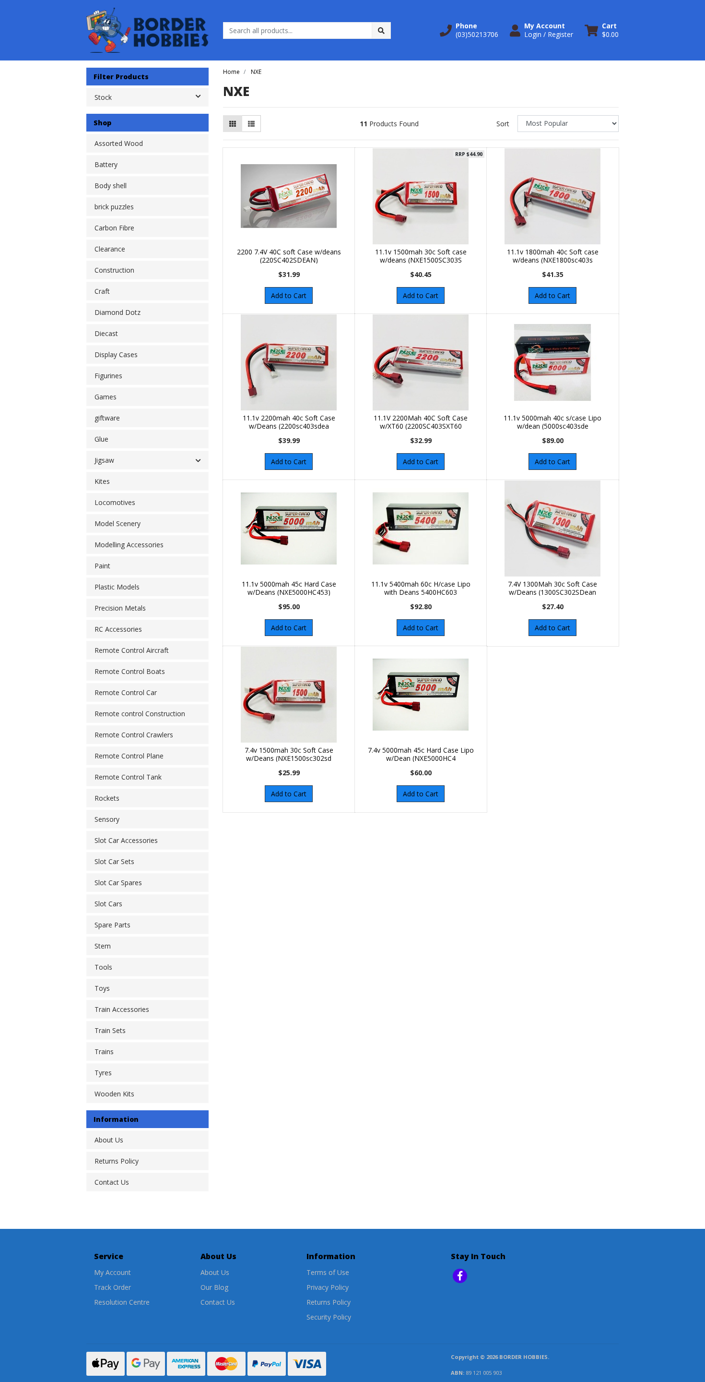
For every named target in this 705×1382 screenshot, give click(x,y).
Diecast (106, 333)
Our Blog (214, 1287)
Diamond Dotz (117, 312)
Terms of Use (327, 1272)
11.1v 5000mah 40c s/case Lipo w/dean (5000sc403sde (552, 422)
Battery (106, 164)
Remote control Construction (139, 713)
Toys (102, 988)
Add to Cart (288, 295)
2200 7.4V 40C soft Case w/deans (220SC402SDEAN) (289, 255)
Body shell (110, 185)
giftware (107, 417)
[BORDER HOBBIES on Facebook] (460, 1276)
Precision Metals (120, 608)
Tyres (103, 1072)
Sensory (106, 819)
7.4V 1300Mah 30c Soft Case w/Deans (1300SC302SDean (552, 588)
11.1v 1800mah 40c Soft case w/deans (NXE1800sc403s (553, 255)
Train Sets (110, 1030)
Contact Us (111, 1182)
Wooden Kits (114, 1093)
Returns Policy (116, 1161)
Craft (102, 291)
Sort (502, 123)
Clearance (109, 248)
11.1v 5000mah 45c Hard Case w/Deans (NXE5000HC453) (289, 588)
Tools (103, 967)
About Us (108, 1139)
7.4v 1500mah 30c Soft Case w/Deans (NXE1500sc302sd (289, 754)
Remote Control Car (125, 692)
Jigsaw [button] (104, 460)
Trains (104, 1051)
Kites (102, 481)
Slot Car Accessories (126, 840)
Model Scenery (117, 523)
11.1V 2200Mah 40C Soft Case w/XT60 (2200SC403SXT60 (421, 422)
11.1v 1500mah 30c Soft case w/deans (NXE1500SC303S (421, 255)
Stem (102, 945)
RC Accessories (118, 629)
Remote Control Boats (129, 671)
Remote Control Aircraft (131, 650)
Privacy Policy (327, 1287)
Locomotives (114, 502)
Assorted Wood (118, 143)
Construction (114, 270)
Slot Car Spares (118, 882)
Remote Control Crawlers (133, 734)
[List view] (251, 123)
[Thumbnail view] (232, 123)
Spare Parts (112, 924)
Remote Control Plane (129, 755)
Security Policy (328, 1317)
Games (105, 396)
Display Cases (116, 354)
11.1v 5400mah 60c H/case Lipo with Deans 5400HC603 (420, 588)
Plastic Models (117, 586)
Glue (101, 439)
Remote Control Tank (128, 776)
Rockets (106, 798)
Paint (102, 565)
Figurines (108, 375)
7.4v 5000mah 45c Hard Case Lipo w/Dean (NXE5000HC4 (421, 754)
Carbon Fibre (114, 227)
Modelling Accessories (129, 544)
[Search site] (381, 30)
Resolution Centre (122, 1302)
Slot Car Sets (114, 861)
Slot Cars (108, 903)
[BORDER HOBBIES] (147, 29)
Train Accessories (121, 1009)
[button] (469, 30)
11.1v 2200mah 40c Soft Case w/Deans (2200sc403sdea (289, 422)
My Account (112, 1272)
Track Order (112, 1287)
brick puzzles (114, 206)
